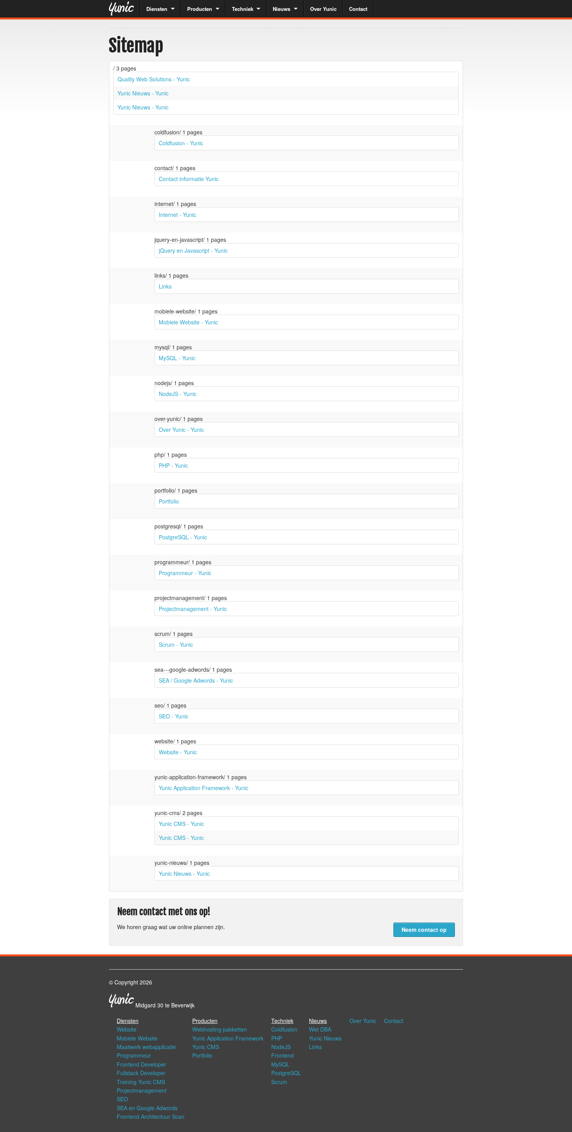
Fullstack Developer (141, 1073)
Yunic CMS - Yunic (181, 823)
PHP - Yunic (173, 465)
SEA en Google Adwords (147, 1108)
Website (127, 1029)
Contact (358, 8)
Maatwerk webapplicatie (146, 1047)
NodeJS (281, 1047)
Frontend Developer (141, 1064)
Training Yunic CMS (141, 1082)
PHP (276, 1038)
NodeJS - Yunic (178, 394)
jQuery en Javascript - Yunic (193, 250)
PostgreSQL (286, 1073)
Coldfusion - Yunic (181, 143)
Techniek (242, 8)
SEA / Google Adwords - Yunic (196, 680)
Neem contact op (424, 929)
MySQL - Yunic (177, 358)
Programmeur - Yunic (185, 573)
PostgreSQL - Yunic (183, 537)
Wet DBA (320, 1029)
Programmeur (134, 1055)
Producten (199, 8)
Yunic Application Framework (227, 1038)
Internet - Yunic (177, 214)
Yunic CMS (205, 1047)
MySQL (280, 1064)
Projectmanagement (142, 1090)
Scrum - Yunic (176, 644)
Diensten (156, 8)
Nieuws (281, 8)
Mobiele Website (137, 1038)
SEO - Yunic (173, 716)
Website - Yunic (178, 752)
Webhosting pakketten (219, 1029)
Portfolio (169, 501)
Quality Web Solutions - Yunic (154, 79)
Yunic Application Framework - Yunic (203, 788)
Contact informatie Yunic (189, 179)
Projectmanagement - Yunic (193, 609)
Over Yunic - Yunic (181, 429)
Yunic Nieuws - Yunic (143, 93)
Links (165, 286)
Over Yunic (323, 8)
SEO (122, 1099)
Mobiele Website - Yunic (188, 322)
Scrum (279, 1082)
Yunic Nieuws (325, 1038)
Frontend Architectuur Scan (150, 1116)
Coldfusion (284, 1029)
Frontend (282, 1055)
